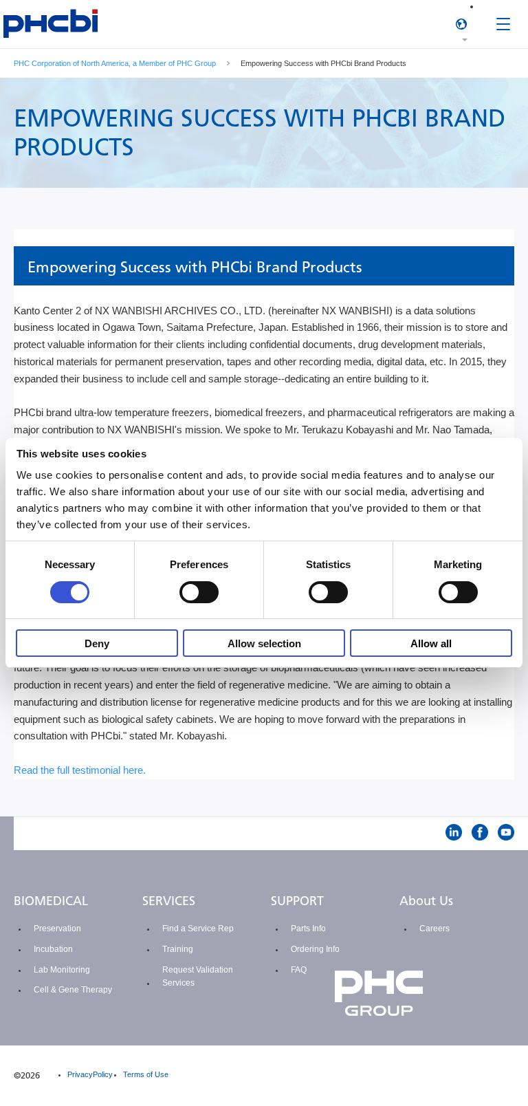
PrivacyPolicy (90, 1074)
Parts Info (308, 928)
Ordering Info (315, 949)
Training (177, 949)
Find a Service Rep (198, 928)
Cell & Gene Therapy (73, 990)
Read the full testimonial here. (80, 770)
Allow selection (264, 643)
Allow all (431, 643)
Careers (434, 928)
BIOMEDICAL (51, 901)
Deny (97, 643)
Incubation (53, 949)
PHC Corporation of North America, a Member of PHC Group (115, 63)
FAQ (299, 970)
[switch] (199, 592)
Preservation (57, 928)
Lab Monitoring (62, 970)
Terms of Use (145, 1074)
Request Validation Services (197, 976)
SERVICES (168, 901)
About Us (426, 901)
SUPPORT (297, 901)
